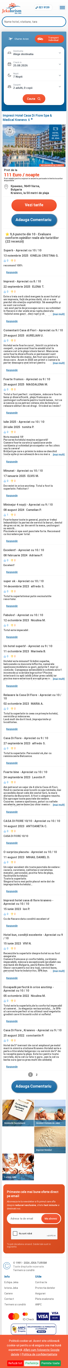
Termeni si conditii (23, 1270)
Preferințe (31, 1363)
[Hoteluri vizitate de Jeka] (50, 1113)
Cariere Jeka (10, 1176)
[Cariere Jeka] (18, 1167)
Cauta (31, 99)
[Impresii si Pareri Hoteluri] (50, 1140)
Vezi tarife (34, 205)
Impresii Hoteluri (44, 1149)
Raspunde (12, 272)
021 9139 (44, 7)
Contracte (41, 1282)
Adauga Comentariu (33, 219)
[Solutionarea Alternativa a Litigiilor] (34, 1334)
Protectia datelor (45, 1287)
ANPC (38, 1304)
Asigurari (40, 1293)
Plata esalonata (44, 1298)
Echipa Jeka (11, 1282)
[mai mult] (59, 314)
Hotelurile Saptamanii (14, 1123)
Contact (9, 1298)
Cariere (8, 1293)
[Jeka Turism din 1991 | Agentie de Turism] (11, 13)
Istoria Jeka (11, 1287)
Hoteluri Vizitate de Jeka (48, 1123)
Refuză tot (15, 1363)
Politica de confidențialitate (39, 1354)
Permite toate (50, 1363)
